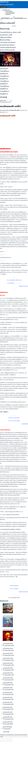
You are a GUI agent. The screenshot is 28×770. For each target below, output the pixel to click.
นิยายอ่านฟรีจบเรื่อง (4, 110)
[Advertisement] (14, 132)
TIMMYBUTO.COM (4, 2)
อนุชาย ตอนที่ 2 (4, 68)
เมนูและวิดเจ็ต (3, 7)
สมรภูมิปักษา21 (4, 83)
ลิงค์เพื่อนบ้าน (6, 10)
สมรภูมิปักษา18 (4, 93)
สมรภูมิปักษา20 (4, 88)
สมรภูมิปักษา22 (4, 78)
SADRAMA (8, 14)
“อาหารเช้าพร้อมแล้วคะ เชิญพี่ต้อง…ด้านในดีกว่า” (10, 529)
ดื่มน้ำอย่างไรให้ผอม (5, 40)
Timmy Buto (20, 735)
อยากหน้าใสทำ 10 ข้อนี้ (6, 35)
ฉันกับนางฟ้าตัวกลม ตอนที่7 (7, 50)
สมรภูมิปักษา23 (4, 73)
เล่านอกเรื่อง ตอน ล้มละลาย (7, 45)
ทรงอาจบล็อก (9, 11)
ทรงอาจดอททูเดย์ (9, 13)
